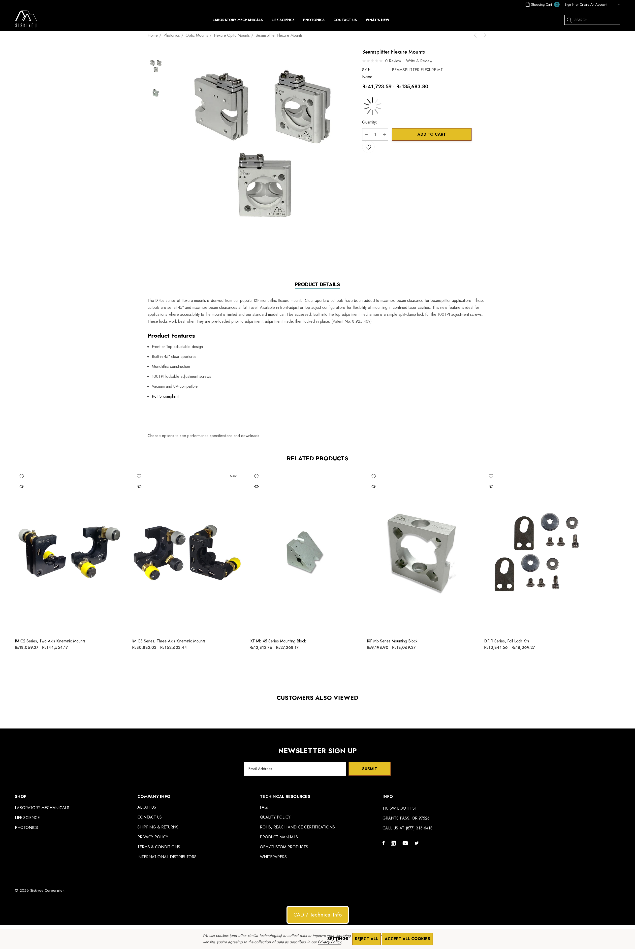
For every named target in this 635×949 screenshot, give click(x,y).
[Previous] (476, 35)
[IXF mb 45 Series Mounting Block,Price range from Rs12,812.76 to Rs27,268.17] (304, 551)
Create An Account (593, 4)
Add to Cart (431, 134)
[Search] (569, 20)
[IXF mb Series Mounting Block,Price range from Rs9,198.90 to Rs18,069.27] (422, 551)
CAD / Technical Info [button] (317, 914)
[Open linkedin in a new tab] (394, 842)
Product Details (317, 285)
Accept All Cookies (407, 939)
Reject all (366, 939)
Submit (369, 769)
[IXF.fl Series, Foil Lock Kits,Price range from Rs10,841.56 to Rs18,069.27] (539, 551)
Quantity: (369, 122)
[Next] (483, 35)
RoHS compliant (165, 396)
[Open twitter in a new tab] (417, 842)
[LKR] (615, 4)
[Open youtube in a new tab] (406, 842)
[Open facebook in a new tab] (383, 842)
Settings (337, 939)
